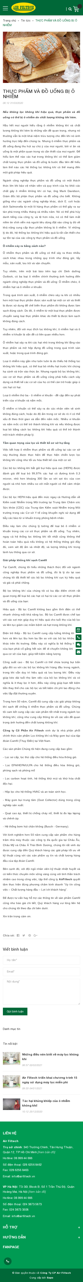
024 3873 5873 (32, 1204)
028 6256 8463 (18, 1170)
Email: (7, 1176)
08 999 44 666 (23, 1158)
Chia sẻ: (8, 935)
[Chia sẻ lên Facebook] (18, 935)
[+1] (35, 935)
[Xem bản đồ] (46, 1152)
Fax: (5, 1170)
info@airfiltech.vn (23, 1176)
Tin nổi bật (10, 1043)
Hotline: (8, 1158)
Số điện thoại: (12, 1164)
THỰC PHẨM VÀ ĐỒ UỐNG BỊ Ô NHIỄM (39, 93)
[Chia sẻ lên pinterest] (29, 935)
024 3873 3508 (18, 1209)
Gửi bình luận (15, 1011)
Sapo (50, 1277)
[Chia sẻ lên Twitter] (24, 935)
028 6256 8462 (32, 1164)
